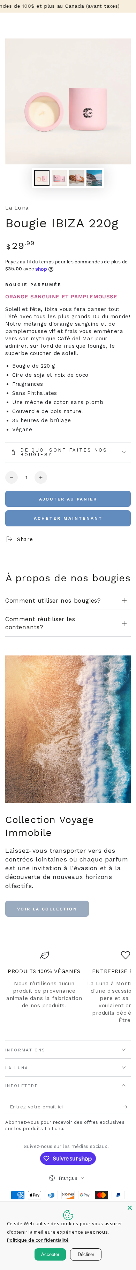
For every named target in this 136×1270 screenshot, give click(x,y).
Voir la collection (47, 909)
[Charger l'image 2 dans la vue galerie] (59, 178)
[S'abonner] (127, 1107)
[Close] (129, 1207)
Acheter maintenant (68, 518)
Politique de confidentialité (38, 1240)
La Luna (17, 207)
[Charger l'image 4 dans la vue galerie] (94, 178)
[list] (68, 991)
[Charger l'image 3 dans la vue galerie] (76, 178)
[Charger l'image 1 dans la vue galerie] (42, 178)
